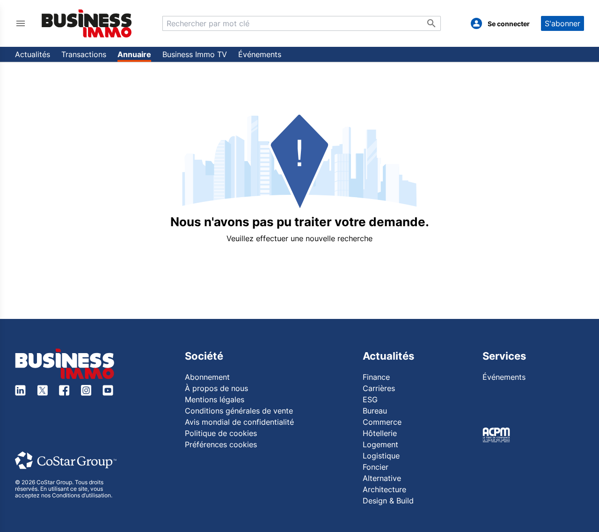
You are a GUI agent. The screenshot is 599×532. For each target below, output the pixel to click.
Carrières (379, 388)
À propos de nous (216, 388)
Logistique (381, 455)
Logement (380, 444)
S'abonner (562, 23)
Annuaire (134, 54)
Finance (376, 377)
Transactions (83, 54)
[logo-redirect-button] (86, 23)
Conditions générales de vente (239, 410)
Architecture (384, 489)
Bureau (375, 410)
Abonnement (207, 377)
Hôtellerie (380, 433)
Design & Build (388, 500)
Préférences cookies (221, 444)
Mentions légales (214, 399)
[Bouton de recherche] (431, 23)
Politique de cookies (221, 433)
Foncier (375, 467)
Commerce (382, 422)
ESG (370, 399)
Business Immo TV (194, 54)
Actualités (32, 54)
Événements (259, 54)
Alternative (382, 478)
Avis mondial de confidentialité (239, 422)
